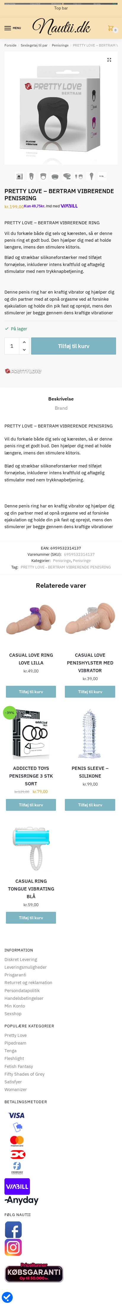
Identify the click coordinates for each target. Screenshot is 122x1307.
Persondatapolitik (22, 990)
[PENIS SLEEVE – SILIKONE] (90, 734)
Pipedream (15, 1043)
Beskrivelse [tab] (61, 399)
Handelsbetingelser (24, 998)
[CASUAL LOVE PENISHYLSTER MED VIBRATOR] (90, 621)
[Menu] (8, 28)
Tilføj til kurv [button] (31, 691)
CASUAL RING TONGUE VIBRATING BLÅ (31, 888)
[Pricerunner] (61, 1273)
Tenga (10, 1050)
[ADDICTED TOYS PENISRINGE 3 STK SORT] (31, 734)
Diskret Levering (20, 959)
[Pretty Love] (23, 371)
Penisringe (60, 45)
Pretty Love (15, 1035)
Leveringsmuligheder (25, 967)
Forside (10, 45)
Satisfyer (13, 1082)
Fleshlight (14, 1058)
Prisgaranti (15, 975)
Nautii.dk (61, 28)
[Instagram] (61, 1247)
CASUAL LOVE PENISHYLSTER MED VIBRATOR (90, 662)
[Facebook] (61, 1230)
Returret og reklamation (28, 982)
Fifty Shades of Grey (24, 1074)
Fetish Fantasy (18, 1066)
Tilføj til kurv (73, 346)
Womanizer (15, 1089)
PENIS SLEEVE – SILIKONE (90, 772)
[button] (109, 59)
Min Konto (14, 1006)
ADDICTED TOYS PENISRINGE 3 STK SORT (31, 776)
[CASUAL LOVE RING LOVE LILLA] (31, 621)
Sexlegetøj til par (34, 45)
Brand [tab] (61, 408)
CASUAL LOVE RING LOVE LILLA (31, 659)
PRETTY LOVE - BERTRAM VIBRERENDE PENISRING (66, 567)
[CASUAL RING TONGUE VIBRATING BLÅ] (31, 847)
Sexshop (13, 1013)
